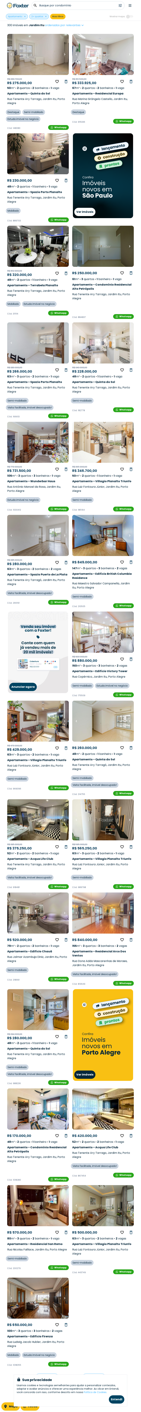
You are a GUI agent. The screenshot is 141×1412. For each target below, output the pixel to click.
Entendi (116, 1399)
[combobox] (75, 25)
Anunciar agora (23, 687)
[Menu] (130, 5)
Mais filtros (57, 16)
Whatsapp (60, 127)
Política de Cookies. (95, 1392)
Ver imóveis (84, 212)
